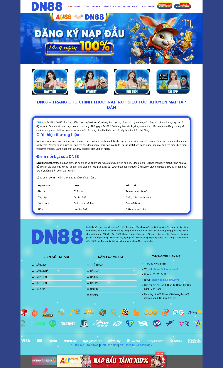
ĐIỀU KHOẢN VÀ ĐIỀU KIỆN (136, 345)
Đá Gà (77, 6)
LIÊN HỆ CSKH (109, 345)
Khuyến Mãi (148, 6)
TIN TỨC (136, 6)
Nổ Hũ (126, 6)
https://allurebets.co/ (166, 269)
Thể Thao (96, 6)
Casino (117, 6)
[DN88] (47, 6)
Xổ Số (85, 6)
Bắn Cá (107, 6)
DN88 (69, 6)
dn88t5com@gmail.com (165, 279)
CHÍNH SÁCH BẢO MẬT (84, 345)
